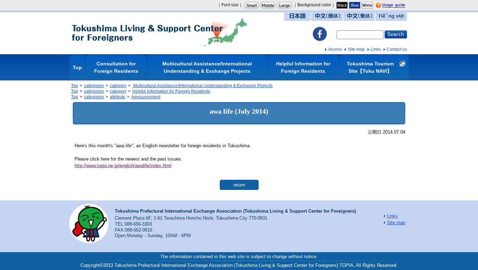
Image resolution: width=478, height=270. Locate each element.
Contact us (397, 49)
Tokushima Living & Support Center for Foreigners (159, 32)
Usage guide (399, 5)
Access (335, 49)
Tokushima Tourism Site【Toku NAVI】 (370, 67)
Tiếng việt (391, 16)
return (239, 184)
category (118, 86)
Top (77, 67)
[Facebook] (320, 35)
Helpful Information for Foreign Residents (303, 67)
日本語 (297, 16)
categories (94, 86)
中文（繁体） (359, 16)
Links (376, 49)
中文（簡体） (327, 16)
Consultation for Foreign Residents (116, 67)
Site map (356, 49)
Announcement (145, 97)
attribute (117, 97)
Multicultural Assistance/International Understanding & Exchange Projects (207, 67)
